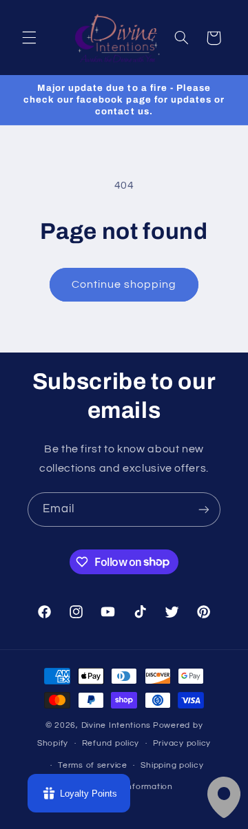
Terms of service (92, 765)
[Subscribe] (204, 509)
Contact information (131, 786)
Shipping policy (172, 765)
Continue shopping (124, 284)
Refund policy (111, 743)
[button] (29, 38)
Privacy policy (182, 743)
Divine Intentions (116, 725)
